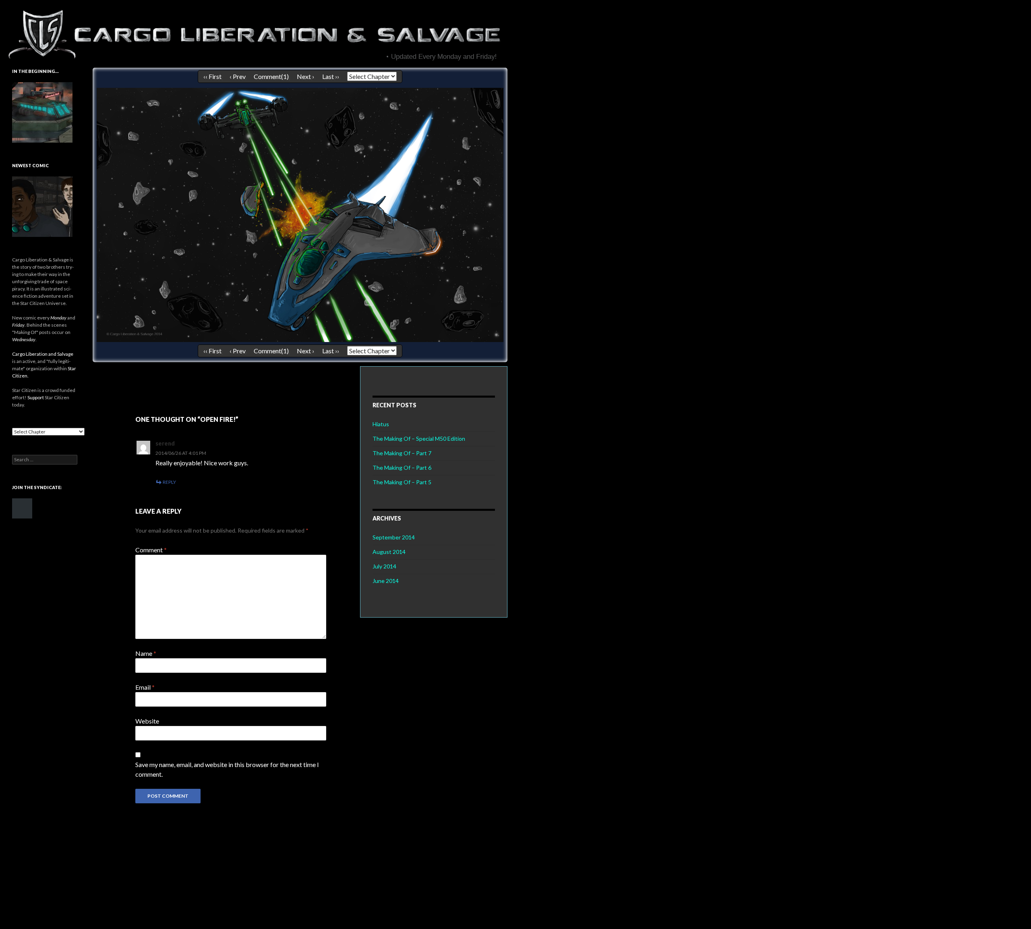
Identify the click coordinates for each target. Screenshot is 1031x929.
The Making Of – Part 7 (402, 453)
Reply (169, 482)
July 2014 (384, 566)
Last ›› (330, 76)
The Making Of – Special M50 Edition (419, 438)
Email (145, 687)
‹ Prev (238, 76)
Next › (305, 76)
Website (147, 721)
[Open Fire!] (300, 214)
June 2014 (386, 580)
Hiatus (381, 424)
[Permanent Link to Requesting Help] (42, 206)
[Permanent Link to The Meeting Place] (42, 112)
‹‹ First (212, 76)
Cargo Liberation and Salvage (42, 354)
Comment (151, 550)
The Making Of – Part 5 (402, 482)
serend (165, 443)
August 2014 (389, 551)
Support (35, 397)
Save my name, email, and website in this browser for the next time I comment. (227, 769)
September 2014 (394, 537)
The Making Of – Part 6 (402, 467)
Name (145, 653)
